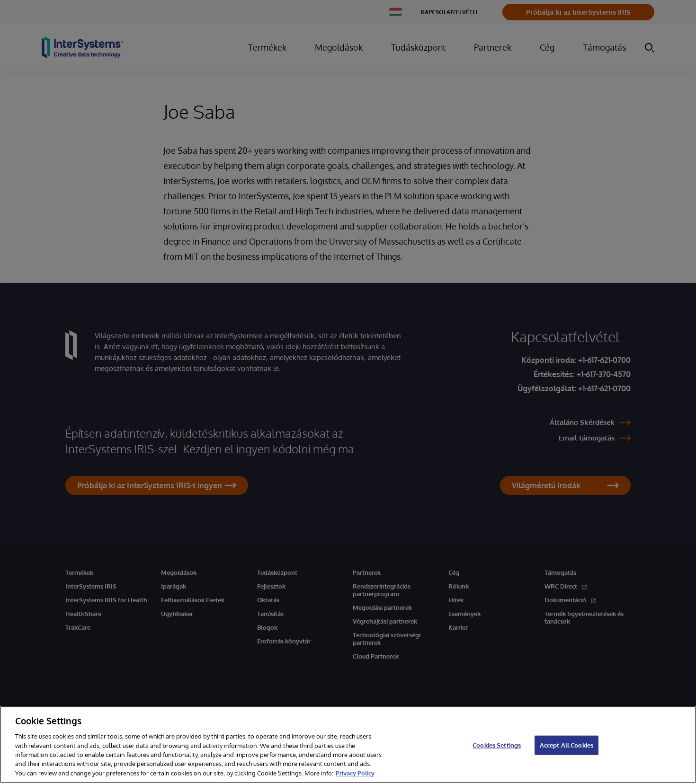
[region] (348, 744)
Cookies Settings (497, 744)
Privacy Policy (355, 773)
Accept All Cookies (566, 744)
